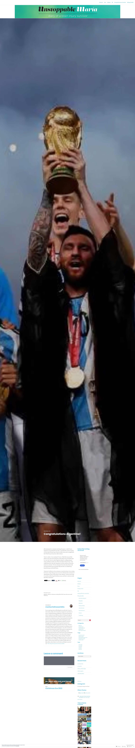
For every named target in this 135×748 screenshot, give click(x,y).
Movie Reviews (81, 608)
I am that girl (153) (82, 628)
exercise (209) (81, 636)
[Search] (90, 620)
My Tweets (79, 681)
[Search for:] (84, 620)
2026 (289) (80, 644)
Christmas (53, 594)
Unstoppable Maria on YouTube (120, 2)
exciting (56, 594)
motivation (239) (81, 635)
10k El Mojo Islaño (81, 673)
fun (66, 594)
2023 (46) (80, 648)
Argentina (45, 594)
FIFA (62, 594)
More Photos (80, 699)
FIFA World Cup (47, 531)
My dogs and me (80, 588)
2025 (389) (80, 645)
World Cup (46, 595)
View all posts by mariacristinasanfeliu (56, 643)
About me (101, 2)
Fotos (105, 2)
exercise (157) (81, 626)
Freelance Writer (82, 605)
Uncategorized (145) (82, 630)
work (71, 594)
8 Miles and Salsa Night (82, 668)
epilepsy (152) (81, 629)
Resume (80, 613)
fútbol (60, 594)
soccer (69, 594)
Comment (70, 667)
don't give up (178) (82, 638)
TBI (112, 2)
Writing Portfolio (130, 2)
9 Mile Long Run (80, 671)
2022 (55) (80, 649)
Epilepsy (108, 2)
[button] (81, 709)
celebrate (49, 594)
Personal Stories (82, 610)
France (64, 594)
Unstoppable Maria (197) (83, 637)
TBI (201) (80, 625)
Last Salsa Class (80, 663)
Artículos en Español (82, 598)
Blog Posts (80, 603)
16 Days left (80, 666)
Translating (81, 615)
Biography (80, 600)
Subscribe (82, 565)
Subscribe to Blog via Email (83, 549)
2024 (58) (80, 647)
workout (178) (81, 639)
